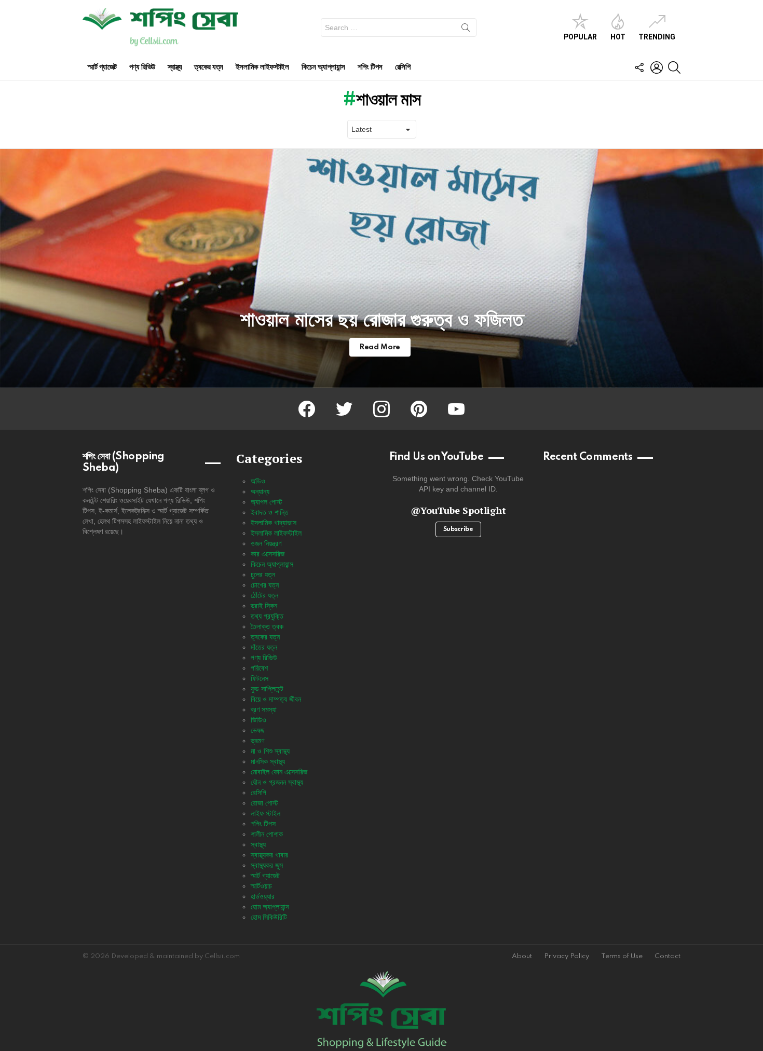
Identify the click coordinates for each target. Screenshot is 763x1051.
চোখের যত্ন (265, 585)
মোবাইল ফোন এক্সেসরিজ (279, 772)
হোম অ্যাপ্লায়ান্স (270, 907)
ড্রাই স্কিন (264, 606)
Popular (580, 37)
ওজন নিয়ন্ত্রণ (266, 543)
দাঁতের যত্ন (264, 647)
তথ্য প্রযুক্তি (267, 616)
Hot (617, 37)
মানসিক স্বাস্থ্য (268, 761)
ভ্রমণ (257, 740)
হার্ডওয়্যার (263, 896)
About (522, 956)
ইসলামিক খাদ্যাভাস (273, 522)
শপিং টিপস (370, 67)
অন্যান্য (260, 491)
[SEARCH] (674, 67)
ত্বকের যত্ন (208, 67)
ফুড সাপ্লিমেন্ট (267, 689)
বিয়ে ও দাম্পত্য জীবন (276, 699)
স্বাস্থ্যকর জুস (267, 865)
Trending (656, 37)
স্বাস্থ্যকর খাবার (269, 855)
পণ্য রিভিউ (142, 67)
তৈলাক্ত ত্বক (267, 626)
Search (465, 29)
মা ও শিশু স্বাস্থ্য (270, 751)
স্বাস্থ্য (175, 67)
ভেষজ (257, 730)
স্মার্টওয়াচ (261, 886)
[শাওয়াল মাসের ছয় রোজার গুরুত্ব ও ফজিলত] (381, 268)
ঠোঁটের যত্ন (264, 595)
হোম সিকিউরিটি (269, 917)
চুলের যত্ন (263, 574)
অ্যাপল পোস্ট (266, 502)
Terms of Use (622, 956)
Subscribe (458, 529)
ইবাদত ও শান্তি (270, 512)
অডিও (258, 481)
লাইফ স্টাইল (265, 813)
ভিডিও (258, 720)
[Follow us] (639, 67)
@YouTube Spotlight (458, 510)
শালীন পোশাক (267, 834)
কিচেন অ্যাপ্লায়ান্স (323, 67)
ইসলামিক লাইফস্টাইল (262, 67)
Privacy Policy (566, 956)
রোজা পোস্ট (264, 803)
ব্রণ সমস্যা (264, 709)
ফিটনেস (259, 678)
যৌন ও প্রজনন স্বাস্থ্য (277, 782)
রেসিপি (403, 67)
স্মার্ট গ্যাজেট (102, 67)
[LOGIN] (656, 67)
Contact (667, 956)
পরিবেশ (259, 668)
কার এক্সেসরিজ (267, 554)
